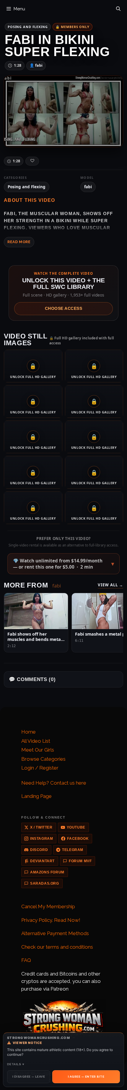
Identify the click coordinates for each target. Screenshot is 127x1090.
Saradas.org (44, 883)
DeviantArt (42, 861)
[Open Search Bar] (118, 7)
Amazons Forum (47, 872)
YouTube (76, 827)
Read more (19, 242)
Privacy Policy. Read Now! (50, 920)
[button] (63, 563)
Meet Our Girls (37, 750)
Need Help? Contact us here (53, 783)
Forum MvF (80, 861)
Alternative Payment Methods (55, 933)
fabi (88, 186)
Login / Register (39, 768)
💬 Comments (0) (32, 679)
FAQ (26, 960)
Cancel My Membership (48, 906)
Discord (39, 850)
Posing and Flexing (28, 26)
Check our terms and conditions (57, 947)
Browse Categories (43, 759)
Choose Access (63, 308)
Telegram (72, 850)
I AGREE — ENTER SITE (86, 1076)
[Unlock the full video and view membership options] (63, 111)
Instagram (41, 839)
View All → (110, 584)
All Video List (35, 741)
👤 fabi (36, 65)
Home (28, 732)
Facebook (78, 839)
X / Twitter (41, 827)
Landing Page (36, 796)
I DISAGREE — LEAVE (28, 1076)
